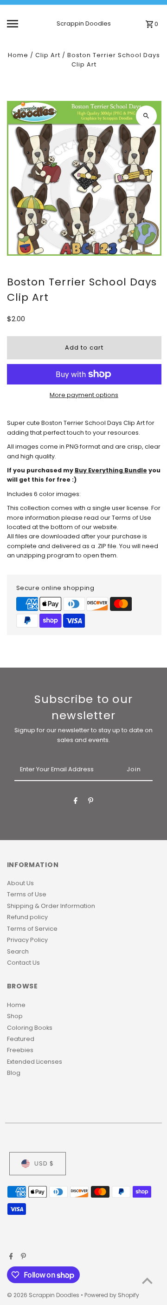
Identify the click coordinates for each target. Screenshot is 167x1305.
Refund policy (27, 917)
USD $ (44, 1163)
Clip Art (47, 55)
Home (18, 55)
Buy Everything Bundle (111, 470)
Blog (13, 1073)
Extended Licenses (34, 1062)
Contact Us (23, 963)
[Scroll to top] (147, 1280)
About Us (20, 883)
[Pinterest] (90, 802)
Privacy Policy (27, 940)
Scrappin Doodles (84, 23)
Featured (20, 1039)
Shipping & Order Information (51, 906)
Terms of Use (26, 894)
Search (18, 951)
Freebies (20, 1050)
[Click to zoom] (146, 116)
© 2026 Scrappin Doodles (44, 1295)
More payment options (84, 395)
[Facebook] (75, 802)
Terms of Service (32, 929)
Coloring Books (29, 1028)
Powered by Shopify (111, 1295)
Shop (15, 1016)
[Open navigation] (19, 23)
